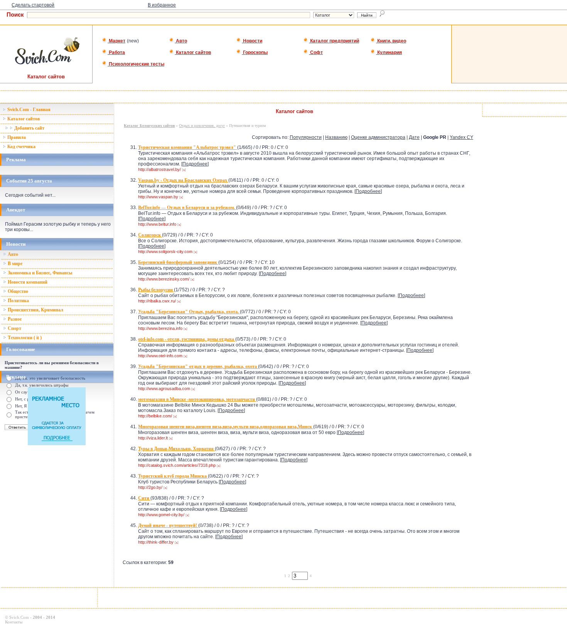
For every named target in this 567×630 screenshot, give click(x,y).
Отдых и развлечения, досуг (202, 125)
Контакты (13, 622)
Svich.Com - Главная (28, 109)
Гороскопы (255, 52)
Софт (316, 52)
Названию (336, 137)
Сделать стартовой (33, 5)
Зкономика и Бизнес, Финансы (39, 272)
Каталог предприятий (334, 41)
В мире (14, 263)
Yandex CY (461, 137)
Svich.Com (19, 617)
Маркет (116, 41)
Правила (16, 137)
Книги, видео (391, 41)
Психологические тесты (136, 64)
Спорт (14, 328)
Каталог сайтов (193, 52)
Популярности (306, 137)
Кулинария (389, 52)
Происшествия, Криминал (35, 309)
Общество (17, 291)
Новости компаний (27, 282)
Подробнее (195, 164)
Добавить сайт (28, 128)
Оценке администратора (378, 137)
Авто (181, 41)
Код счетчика (20, 146)
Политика (18, 300)
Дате (414, 137)
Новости (252, 41)
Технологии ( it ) (24, 337)
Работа (116, 52)
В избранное (162, 5)
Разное (14, 319)
